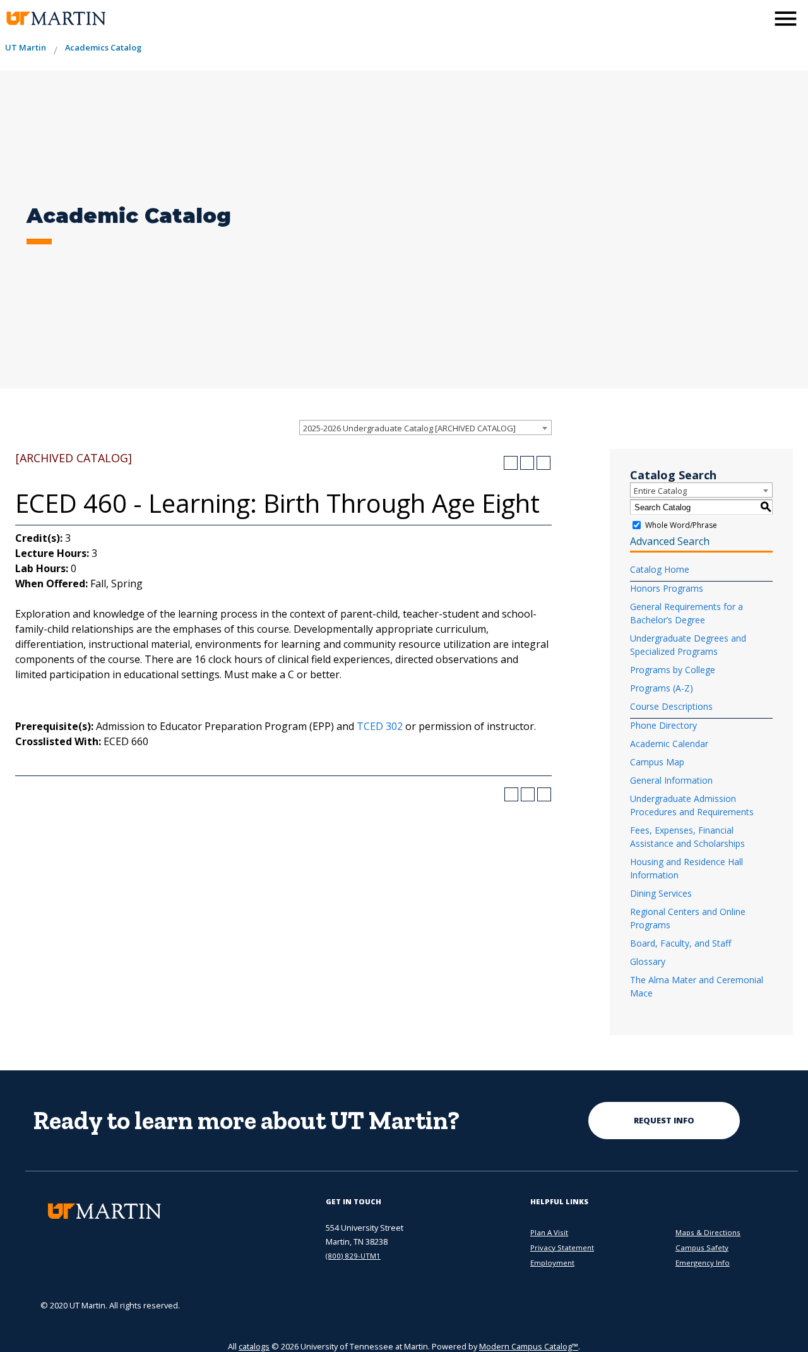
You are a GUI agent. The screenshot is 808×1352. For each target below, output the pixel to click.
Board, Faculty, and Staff (680, 943)
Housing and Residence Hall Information (686, 868)
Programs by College (672, 670)
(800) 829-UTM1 (353, 1255)
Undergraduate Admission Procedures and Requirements (692, 805)
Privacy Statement (562, 1247)
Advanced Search (670, 541)
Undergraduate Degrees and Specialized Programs (688, 644)
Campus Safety (701, 1247)
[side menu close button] (785, 18)
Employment (552, 1262)
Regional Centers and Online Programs (688, 918)
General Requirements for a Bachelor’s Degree (686, 613)
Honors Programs (666, 588)
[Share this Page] (511, 463)
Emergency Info (702, 1262)
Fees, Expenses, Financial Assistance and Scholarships (687, 836)
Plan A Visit (549, 1232)
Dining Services (661, 893)
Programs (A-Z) (661, 688)
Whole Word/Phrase (681, 525)
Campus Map (657, 762)
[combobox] (425, 427)
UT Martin (25, 47)
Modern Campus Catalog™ (528, 1346)
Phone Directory (663, 725)
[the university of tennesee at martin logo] (55, 19)
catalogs (254, 1346)
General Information (671, 780)
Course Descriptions (671, 706)
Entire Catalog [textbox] (660, 490)
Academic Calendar (669, 744)
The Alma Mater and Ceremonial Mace (696, 986)
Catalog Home (659, 569)
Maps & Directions (707, 1232)
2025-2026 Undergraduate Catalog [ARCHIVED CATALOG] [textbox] (409, 428)
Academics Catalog (103, 47)
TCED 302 (380, 726)
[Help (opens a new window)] (543, 463)
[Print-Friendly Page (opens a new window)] (527, 463)
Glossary (647, 961)
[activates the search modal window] (753, 17)
